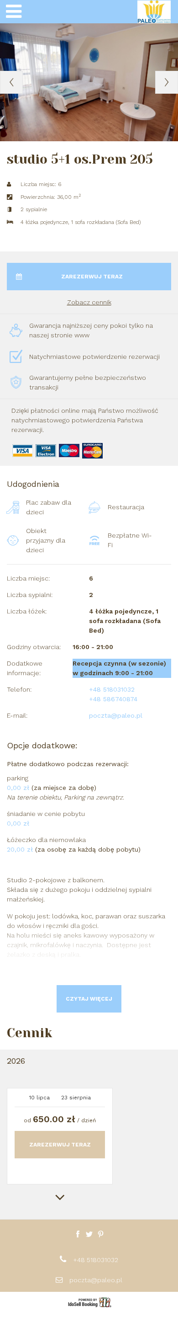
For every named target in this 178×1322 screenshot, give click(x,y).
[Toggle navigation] (13, 11)
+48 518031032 (95, 1259)
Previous (11, 82)
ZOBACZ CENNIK (89, 302)
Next (166, 82)
